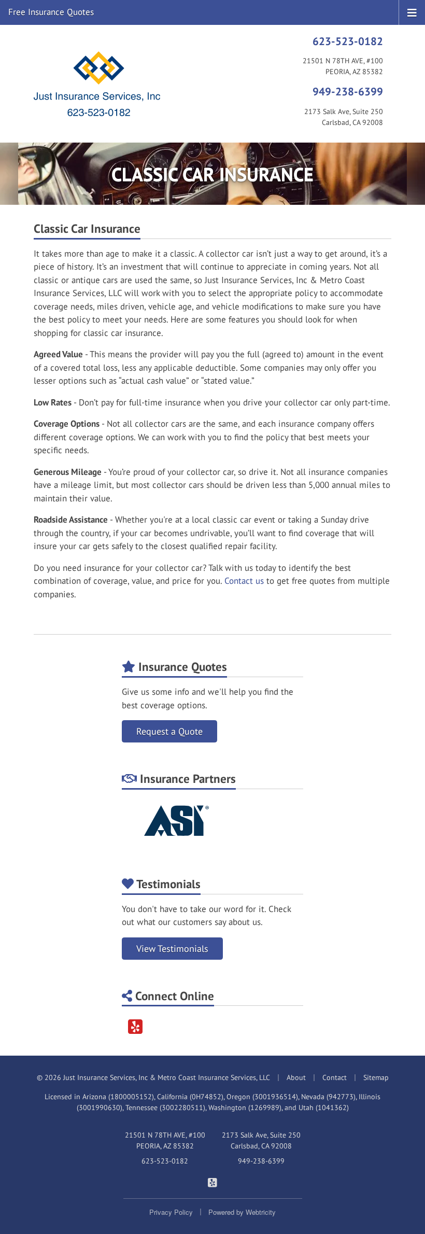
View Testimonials (172, 949)
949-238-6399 (348, 91)
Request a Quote (169, 731)
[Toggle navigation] (412, 12)
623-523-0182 (348, 41)
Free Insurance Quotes (51, 12)
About (296, 1077)
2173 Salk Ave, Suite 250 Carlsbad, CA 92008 (261, 1140)
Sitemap (376, 1077)
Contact (334, 1077)
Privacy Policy (171, 1212)
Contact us (244, 580)
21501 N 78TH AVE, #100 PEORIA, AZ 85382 (165, 1140)
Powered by (242, 1212)
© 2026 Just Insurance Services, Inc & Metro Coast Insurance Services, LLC (153, 1077)
